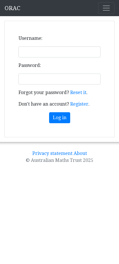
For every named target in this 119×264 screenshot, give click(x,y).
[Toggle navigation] (106, 8)
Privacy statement (52, 153)
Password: (29, 65)
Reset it (78, 92)
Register (79, 104)
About (80, 153)
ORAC (12, 8)
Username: (30, 38)
